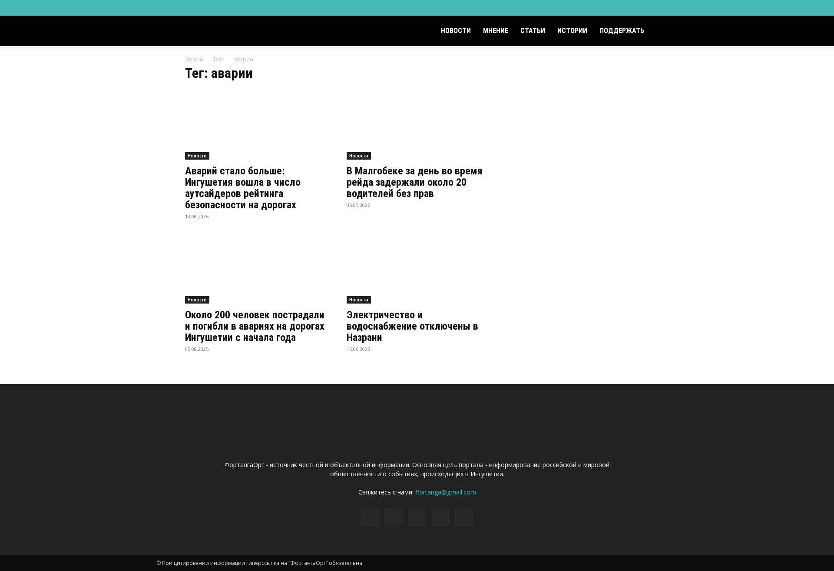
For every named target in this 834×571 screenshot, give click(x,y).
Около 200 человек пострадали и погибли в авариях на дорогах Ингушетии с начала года (254, 326)
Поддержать (621, 31)
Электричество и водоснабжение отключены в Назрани (412, 326)
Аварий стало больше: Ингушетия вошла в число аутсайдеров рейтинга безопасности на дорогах (243, 188)
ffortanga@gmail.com (445, 492)
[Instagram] (628, 8)
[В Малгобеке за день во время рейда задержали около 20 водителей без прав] (417, 125)
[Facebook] (613, 8)
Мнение (495, 31)
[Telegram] (642, 8)
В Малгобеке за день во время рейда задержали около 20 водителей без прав (415, 182)
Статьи (532, 31)
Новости (456, 31)
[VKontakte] (656, 8)
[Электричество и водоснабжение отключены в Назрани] (417, 269)
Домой (194, 59)
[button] (667, 31)
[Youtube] (671, 8)
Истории (572, 31)
